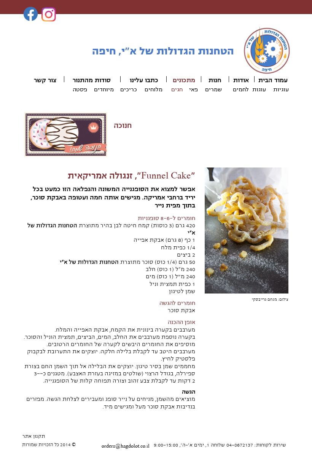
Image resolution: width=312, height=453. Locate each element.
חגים (177, 89)
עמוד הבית (273, 80)
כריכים (128, 89)
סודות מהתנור (92, 80)
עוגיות (281, 89)
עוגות (259, 89)
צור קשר (45, 80)
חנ (218, 80)
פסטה (80, 89)
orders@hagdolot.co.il (126, 446)
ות (212, 80)
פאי (193, 89)
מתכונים (184, 80)
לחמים (241, 89)
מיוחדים (104, 89)
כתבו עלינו (144, 80)
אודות (241, 80)
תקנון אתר (33, 436)
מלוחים (153, 89)
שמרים (213, 89)
